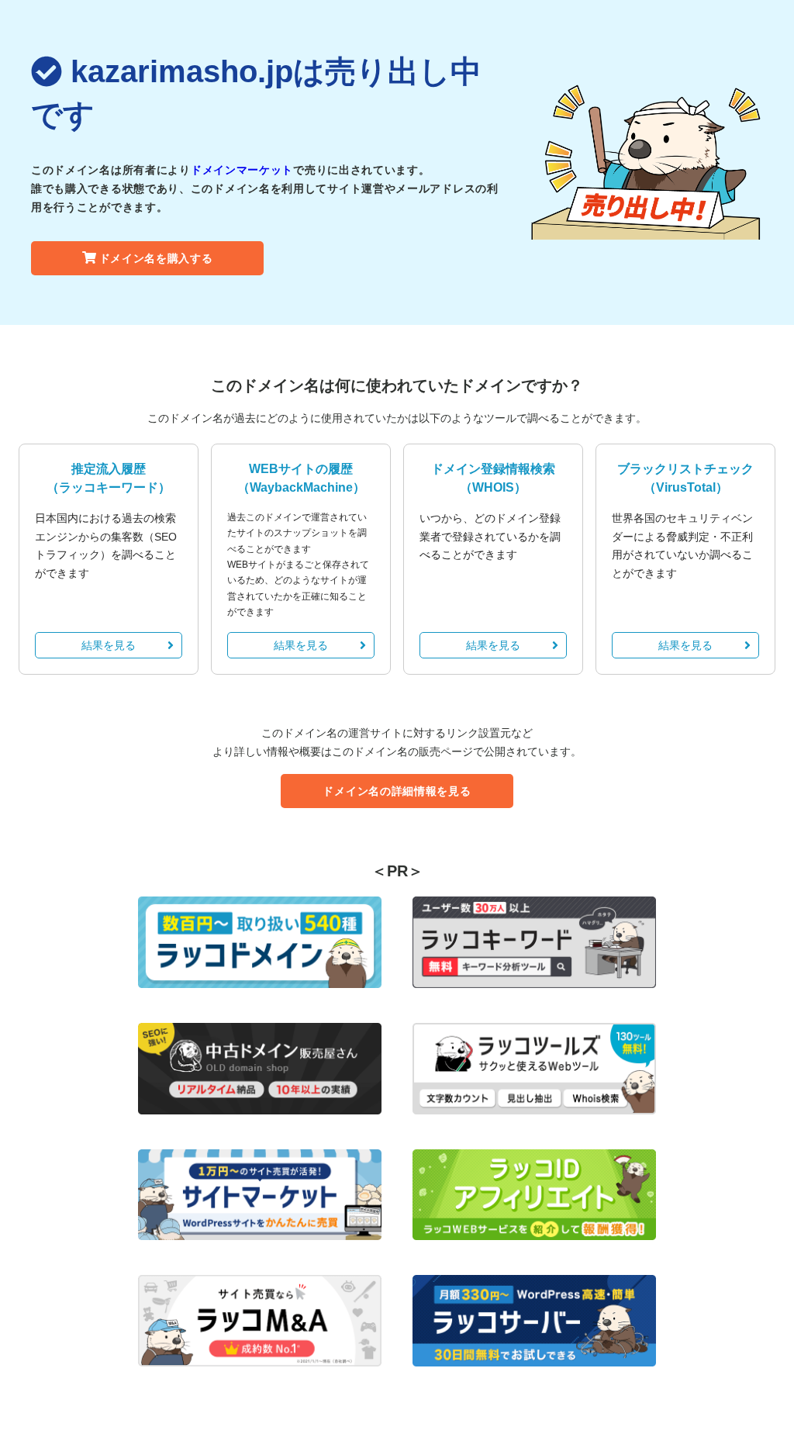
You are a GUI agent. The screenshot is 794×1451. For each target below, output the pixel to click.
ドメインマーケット (242, 170)
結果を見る (108, 645)
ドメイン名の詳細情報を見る (397, 791)
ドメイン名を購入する (156, 258)
